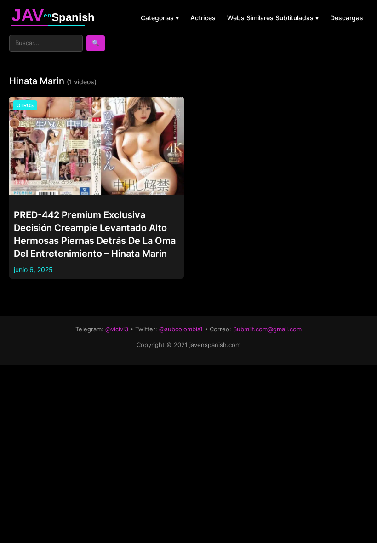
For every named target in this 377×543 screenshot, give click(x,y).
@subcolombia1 (181, 329)
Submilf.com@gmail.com (267, 329)
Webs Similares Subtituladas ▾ (273, 18)
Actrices (203, 18)
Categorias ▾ (160, 18)
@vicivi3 (116, 329)
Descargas (346, 18)
